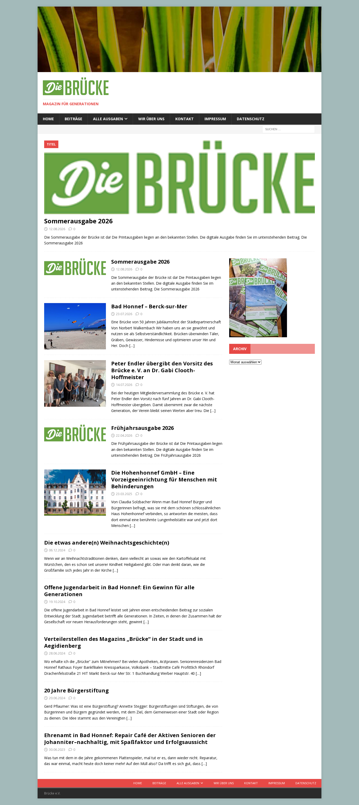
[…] (132, 345)
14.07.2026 (124, 384)
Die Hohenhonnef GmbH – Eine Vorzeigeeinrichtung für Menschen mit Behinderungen (164, 479)
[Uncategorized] (75, 433)
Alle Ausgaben (108, 118)
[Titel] (75, 266)
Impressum (215, 118)
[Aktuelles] (75, 383)
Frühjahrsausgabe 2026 (142, 427)
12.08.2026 (57, 229)
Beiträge (73, 118)
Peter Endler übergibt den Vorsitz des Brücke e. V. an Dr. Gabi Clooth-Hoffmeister (162, 370)
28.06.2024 (57, 653)
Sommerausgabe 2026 (78, 221)
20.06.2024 (57, 698)
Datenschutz (250, 118)
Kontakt (184, 118)
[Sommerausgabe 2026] (179, 177)
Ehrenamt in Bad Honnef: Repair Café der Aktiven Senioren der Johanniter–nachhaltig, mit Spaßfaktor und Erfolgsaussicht (130, 739)
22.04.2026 (124, 435)
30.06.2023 (57, 749)
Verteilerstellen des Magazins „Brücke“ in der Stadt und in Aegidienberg (123, 642)
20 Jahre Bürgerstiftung (76, 690)
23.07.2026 (124, 313)
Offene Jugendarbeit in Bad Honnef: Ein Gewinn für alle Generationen (119, 591)
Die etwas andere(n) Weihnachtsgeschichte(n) (106, 542)
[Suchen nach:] (288, 128)
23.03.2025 (124, 493)
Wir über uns (151, 118)
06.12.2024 (57, 550)
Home (48, 118)
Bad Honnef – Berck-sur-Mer (149, 306)
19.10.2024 (57, 601)
